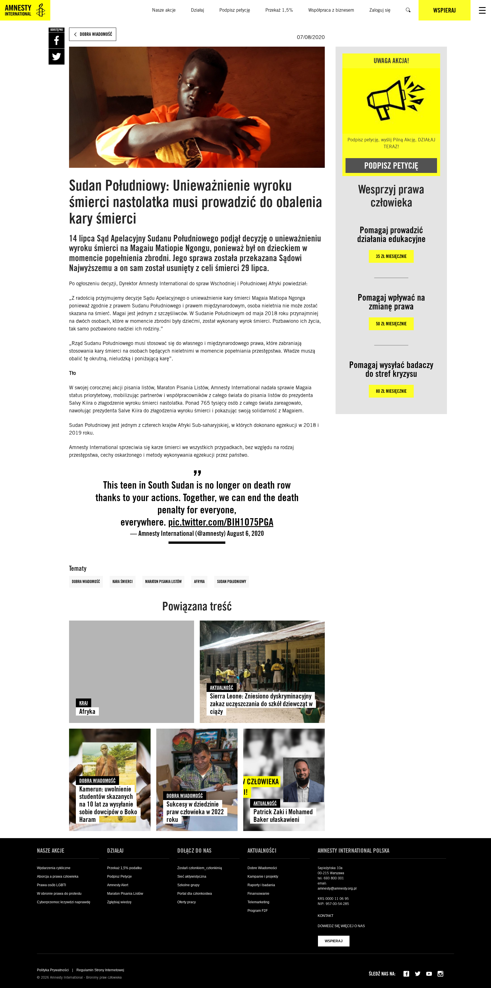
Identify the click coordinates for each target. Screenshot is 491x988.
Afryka (199, 581)
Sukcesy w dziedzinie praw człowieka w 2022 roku (195, 812)
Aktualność (221, 688)
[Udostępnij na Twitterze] (57, 57)
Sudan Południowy (231, 581)
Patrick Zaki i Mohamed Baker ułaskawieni (283, 816)
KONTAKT (325, 916)
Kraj (83, 703)
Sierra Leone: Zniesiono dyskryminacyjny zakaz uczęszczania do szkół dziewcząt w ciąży (261, 704)
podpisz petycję (391, 165)
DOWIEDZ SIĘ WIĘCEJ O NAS (341, 926)
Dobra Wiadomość (86, 581)
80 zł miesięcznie (391, 391)
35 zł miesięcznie (391, 256)
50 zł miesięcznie (391, 323)
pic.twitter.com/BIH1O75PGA (220, 522)
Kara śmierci (123, 581)
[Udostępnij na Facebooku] (57, 40)
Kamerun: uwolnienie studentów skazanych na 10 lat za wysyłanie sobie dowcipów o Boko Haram (108, 804)
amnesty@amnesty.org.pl (337, 888)
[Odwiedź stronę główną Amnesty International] (25, 10)
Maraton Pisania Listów (163, 581)
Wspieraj (334, 941)
